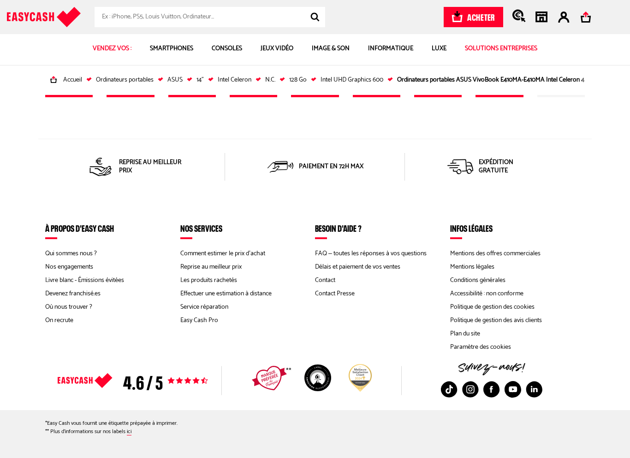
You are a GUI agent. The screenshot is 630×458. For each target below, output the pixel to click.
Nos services (201, 228)
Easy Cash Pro (199, 320)
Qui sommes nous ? (71, 253)
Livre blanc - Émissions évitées (84, 280)
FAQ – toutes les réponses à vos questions (371, 253)
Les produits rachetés (208, 280)
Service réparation (204, 307)
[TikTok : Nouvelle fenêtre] (449, 389)
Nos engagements (69, 267)
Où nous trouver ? (68, 307)
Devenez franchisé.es (73, 293)
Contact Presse (335, 293)
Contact (325, 280)
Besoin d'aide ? (338, 228)
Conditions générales (477, 280)
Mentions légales (472, 267)
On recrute (59, 320)
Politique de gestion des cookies (492, 307)
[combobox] (210, 17)
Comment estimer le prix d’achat (222, 253)
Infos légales (471, 228)
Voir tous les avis (149, 380)
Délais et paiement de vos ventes (357, 267)
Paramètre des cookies (480, 347)
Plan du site (465, 334)
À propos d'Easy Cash (79, 228)
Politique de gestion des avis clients (496, 320)
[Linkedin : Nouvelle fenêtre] (534, 389)
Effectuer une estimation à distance (226, 293)
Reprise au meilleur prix (211, 267)
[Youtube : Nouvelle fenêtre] (513, 389)
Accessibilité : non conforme (486, 293)
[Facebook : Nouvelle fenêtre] (491, 389)
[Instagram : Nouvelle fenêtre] (470, 389)
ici (129, 431)
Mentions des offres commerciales (495, 253)
